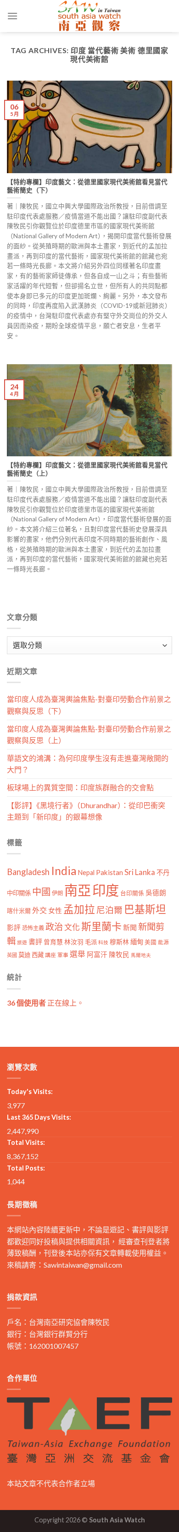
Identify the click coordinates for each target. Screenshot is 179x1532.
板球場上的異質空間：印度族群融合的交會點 (80, 787)
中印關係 (19, 893)
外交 (39, 910)
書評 (35, 941)
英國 (12, 955)
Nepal (86, 872)
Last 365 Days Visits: (39, 1117)
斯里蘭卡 (101, 926)
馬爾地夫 (141, 955)
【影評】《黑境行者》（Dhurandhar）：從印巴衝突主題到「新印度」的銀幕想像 (86, 811)
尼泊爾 (109, 910)
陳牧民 (119, 954)
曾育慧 (53, 942)
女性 (55, 910)
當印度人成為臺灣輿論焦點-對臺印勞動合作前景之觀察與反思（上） (89, 734)
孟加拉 (79, 909)
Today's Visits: (30, 1091)
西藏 (38, 954)
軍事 (62, 955)
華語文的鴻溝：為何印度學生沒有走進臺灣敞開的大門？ (87, 764)
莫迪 (24, 954)
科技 (103, 942)
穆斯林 (119, 942)
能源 (163, 942)
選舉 (77, 954)
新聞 (130, 927)
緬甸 (136, 942)
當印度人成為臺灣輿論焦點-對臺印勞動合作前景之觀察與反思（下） (89, 705)
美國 (151, 942)
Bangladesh (28, 872)
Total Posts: (26, 1168)
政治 (54, 926)
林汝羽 (74, 942)
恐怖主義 (33, 928)
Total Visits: (26, 1142)
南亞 (77, 890)
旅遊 (22, 942)
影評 (14, 927)
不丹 (163, 872)
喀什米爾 (19, 910)
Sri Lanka (139, 872)
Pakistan (109, 872)
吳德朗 (155, 893)
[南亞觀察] (89, 16)
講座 (50, 955)
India (64, 870)
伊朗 (57, 893)
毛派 (91, 942)
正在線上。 (45, 1002)
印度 (105, 890)
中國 (41, 891)
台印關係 (132, 893)
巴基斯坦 (145, 909)
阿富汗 (97, 954)
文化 (72, 927)
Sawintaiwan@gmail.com (83, 1264)
